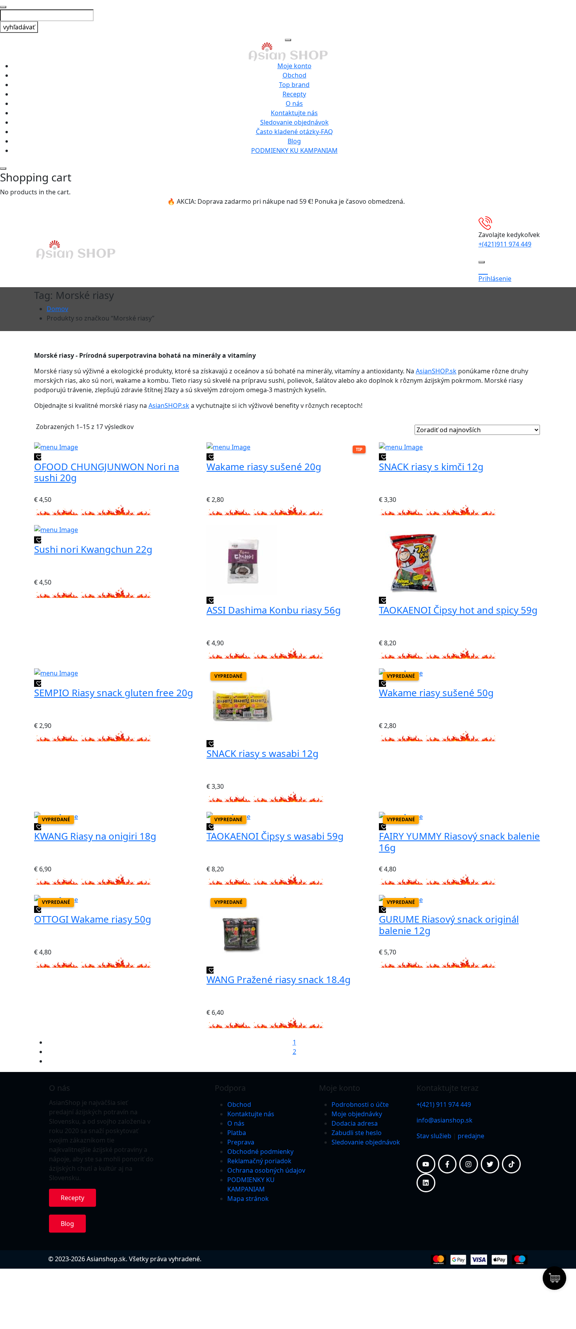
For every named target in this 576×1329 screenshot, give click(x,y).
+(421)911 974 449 (504, 244)
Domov (57, 308)
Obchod (294, 75)
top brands (302, 249)
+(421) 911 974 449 (444, 1104)
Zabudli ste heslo (356, 1132)
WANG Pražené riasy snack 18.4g (278, 979)
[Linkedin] (426, 1182)
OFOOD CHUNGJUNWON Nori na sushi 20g (106, 472)
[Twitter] (490, 1164)
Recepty (294, 94)
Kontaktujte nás (294, 113)
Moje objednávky (356, 1114)
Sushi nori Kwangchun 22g (93, 549)
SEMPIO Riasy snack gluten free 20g (113, 692)
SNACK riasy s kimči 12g (431, 466)
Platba (236, 1132)
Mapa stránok (248, 1198)
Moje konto (294, 66)
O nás (294, 103)
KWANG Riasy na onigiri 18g (95, 835)
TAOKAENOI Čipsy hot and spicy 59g (458, 609)
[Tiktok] (511, 1164)
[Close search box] (3, 7)
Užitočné (180, 249)
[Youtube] (426, 1164)
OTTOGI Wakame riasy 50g (92, 919)
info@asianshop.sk (445, 1120)
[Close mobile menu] (288, 40)
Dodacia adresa (354, 1123)
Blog (294, 141)
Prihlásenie (494, 278)
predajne (471, 1136)
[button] (37, 456)
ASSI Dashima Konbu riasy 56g (273, 609)
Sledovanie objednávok (294, 122)
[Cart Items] (509, 269)
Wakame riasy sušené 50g (436, 692)
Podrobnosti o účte (360, 1104)
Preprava (240, 1142)
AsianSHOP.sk (436, 371)
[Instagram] (468, 1164)
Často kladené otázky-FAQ (294, 131)
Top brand (294, 84)
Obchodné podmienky (260, 1151)
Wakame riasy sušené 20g (263, 466)
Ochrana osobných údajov (266, 1170)
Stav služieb (434, 1136)
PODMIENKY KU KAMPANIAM (294, 150)
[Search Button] (481, 262)
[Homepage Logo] (288, 51)
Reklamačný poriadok (259, 1161)
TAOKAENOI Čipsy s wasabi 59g (275, 835)
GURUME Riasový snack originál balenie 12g (449, 925)
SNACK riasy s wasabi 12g (262, 753)
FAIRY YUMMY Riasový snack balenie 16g (459, 841)
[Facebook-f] (447, 1164)
